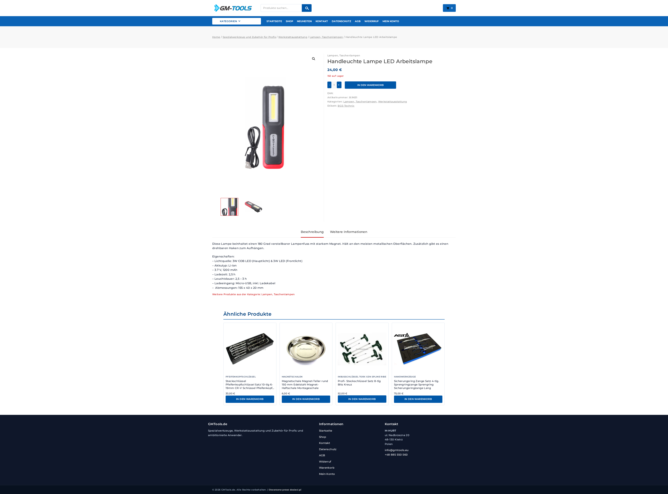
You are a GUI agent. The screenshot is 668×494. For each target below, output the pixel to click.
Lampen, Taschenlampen (343, 55)
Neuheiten (304, 21)
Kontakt (322, 21)
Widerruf (371, 21)
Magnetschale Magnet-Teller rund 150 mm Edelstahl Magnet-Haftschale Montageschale (305, 384)
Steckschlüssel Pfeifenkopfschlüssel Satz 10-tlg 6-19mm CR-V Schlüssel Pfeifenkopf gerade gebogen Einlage (249, 386)
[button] (314, 59)
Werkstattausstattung (392, 101)
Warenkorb (327, 467)
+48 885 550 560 (396, 454)
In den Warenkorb (370, 85)
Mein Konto (391, 21)
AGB (358, 21)
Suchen (307, 8)
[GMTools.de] (234, 8)
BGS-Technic (346, 105)
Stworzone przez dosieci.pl (285, 489)
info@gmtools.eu (397, 450)
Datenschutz (341, 21)
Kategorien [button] (228, 21)
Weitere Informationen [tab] (348, 232)
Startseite (274, 21)
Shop (289, 21)
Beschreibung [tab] (312, 232)
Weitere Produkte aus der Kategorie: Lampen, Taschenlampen (253, 294)
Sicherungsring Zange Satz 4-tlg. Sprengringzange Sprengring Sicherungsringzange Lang (416, 384)
